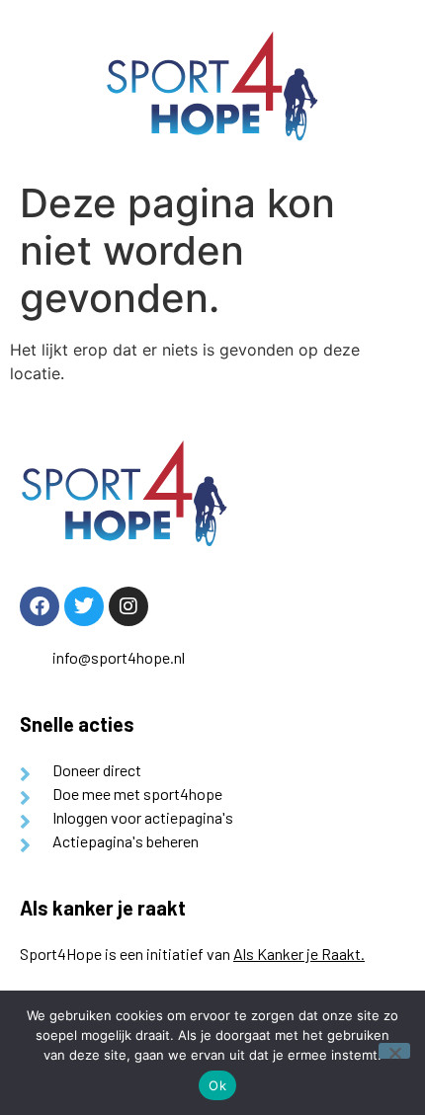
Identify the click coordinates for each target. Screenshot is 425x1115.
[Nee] (394, 1051)
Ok (217, 1085)
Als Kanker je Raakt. (299, 953)
